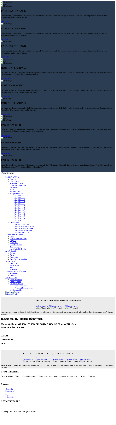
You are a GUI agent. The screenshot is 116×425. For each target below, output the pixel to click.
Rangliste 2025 (19, 220)
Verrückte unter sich (21, 232)
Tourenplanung (15, 247)
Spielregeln (14, 269)
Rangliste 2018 (19, 206)
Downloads (14, 243)
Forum (12, 253)
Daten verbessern (16, 280)
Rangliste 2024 (19, 218)
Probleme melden (16, 290)
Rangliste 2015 (19, 200)
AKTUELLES (10, 251)
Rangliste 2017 (19, 204)
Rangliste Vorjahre (16, 193)
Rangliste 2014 (19, 198)
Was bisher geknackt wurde (24, 226)
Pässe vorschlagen (16, 284)
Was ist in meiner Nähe (18, 239)
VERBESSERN (11, 278)
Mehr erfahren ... (42, 306)
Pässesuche (5, 22)
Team (12, 267)
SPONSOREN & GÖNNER (15, 271)
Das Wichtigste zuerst (22, 224)
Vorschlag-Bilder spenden (23, 288)
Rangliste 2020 (19, 210)
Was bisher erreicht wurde (23, 228)
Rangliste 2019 (19, 208)
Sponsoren (14, 273)
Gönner (12, 276)
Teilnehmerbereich (16, 183)
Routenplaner (6, 79)
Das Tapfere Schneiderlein (23, 230)
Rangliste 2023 (19, 216)
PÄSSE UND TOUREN (14, 235)
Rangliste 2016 (19, 202)
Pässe (12, 237)
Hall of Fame (14, 222)
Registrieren (14, 181)
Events (12, 255)
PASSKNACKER (12, 177)
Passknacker (5, 136)
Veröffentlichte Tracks (18, 249)
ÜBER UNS (10, 261)
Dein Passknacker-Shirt (18, 259)
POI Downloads (16, 245)
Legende (13, 241)
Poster (12, 189)
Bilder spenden (15, 282)
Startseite (13, 179)
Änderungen (14, 257)
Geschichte (14, 263)
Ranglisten (14, 187)
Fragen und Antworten (18, 185)
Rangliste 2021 (19, 212)
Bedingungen (15, 191)
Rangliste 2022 (19, 214)
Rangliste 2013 (19, 196)
